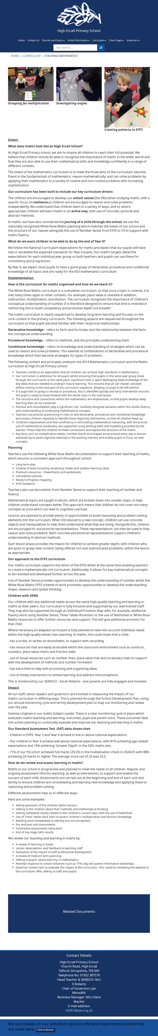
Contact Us (33, 40)
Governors (132, 40)
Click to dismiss (45, 1029)
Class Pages (115, 40)
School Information (77, 40)
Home (21, 40)
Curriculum (98, 40)
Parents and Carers (52, 40)
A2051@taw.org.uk (79, 1010)
